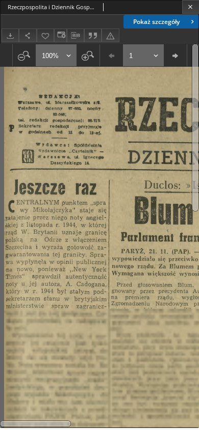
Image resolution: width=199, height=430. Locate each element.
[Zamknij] (190, 7)
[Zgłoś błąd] (110, 35)
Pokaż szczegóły (156, 21)
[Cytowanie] (93, 35)
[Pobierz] (10, 35)
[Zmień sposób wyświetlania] (60, 35)
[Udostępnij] (27, 35)
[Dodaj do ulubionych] (45, 35)
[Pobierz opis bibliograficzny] (75, 36)
